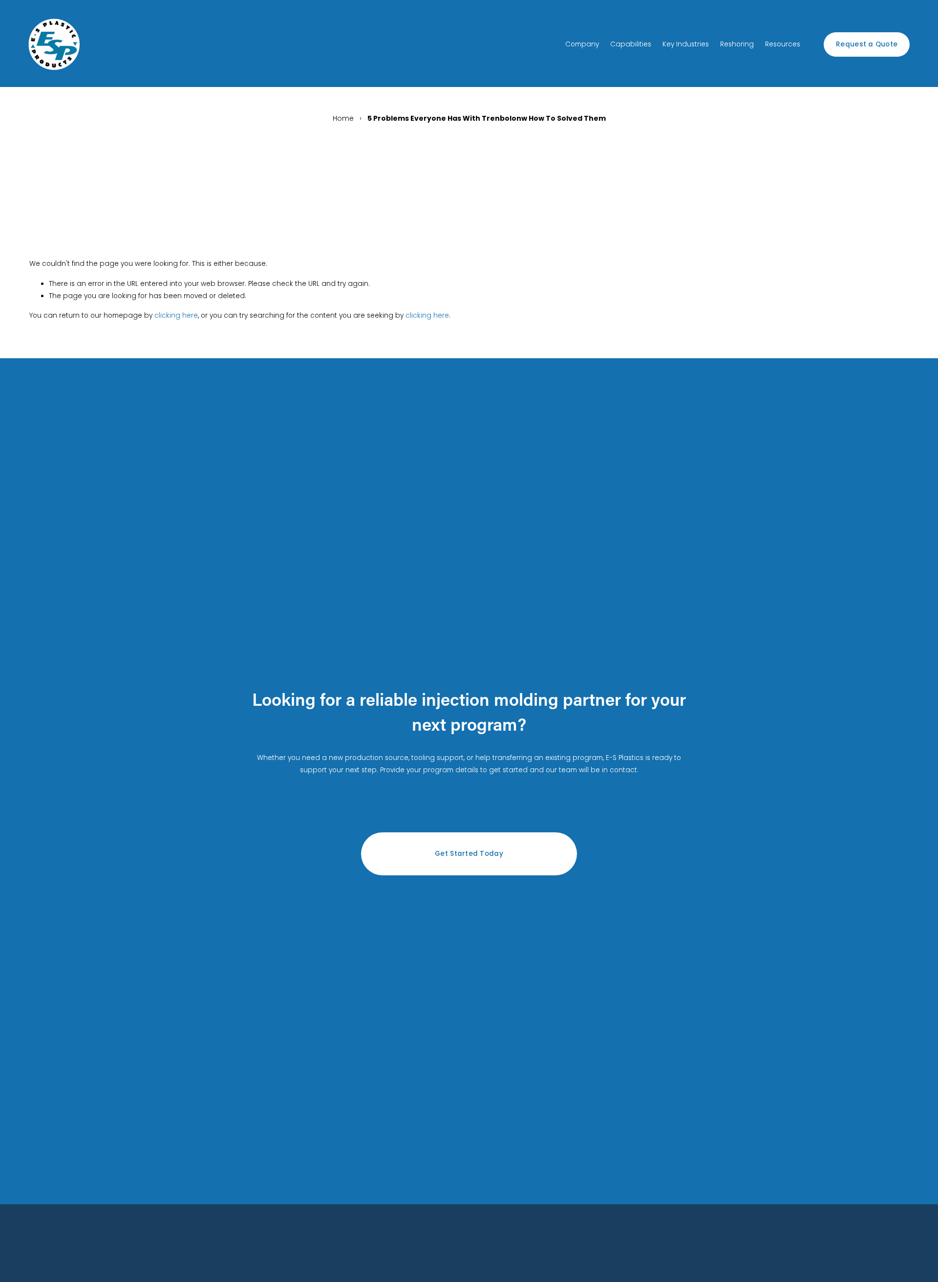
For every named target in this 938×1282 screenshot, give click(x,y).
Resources (782, 44)
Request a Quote (866, 44)
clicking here (176, 315)
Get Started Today (469, 853)
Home (343, 118)
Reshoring (737, 44)
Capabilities (630, 44)
